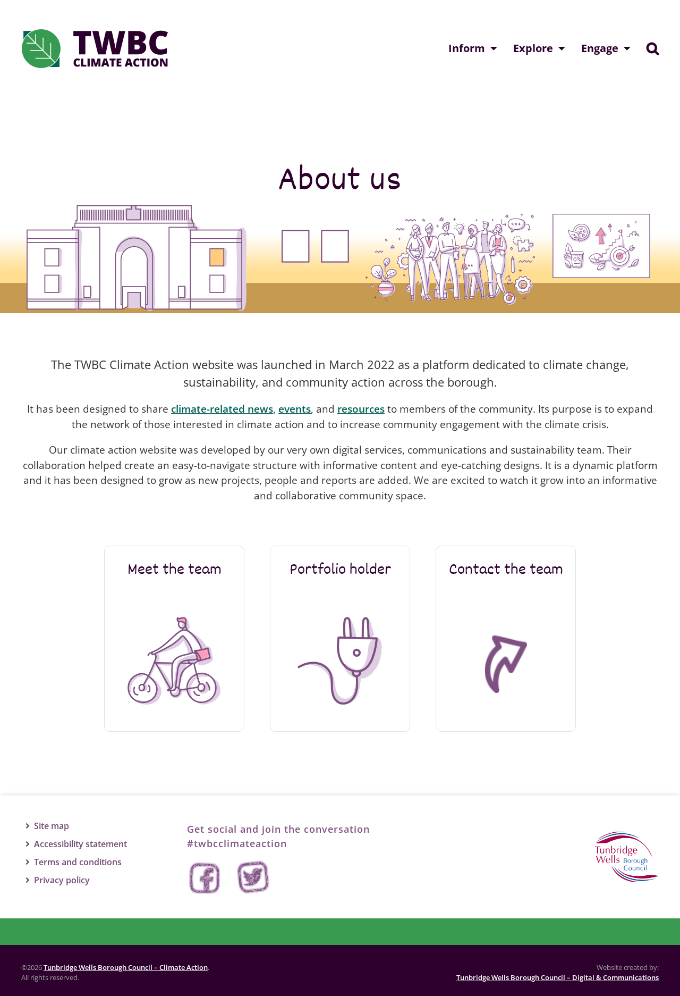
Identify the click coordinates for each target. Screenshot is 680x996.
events (294, 409)
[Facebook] (205, 878)
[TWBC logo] (627, 836)
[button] (653, 48)
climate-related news (222, 409)
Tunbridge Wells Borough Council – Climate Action (126, 967)
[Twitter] (253, 878)
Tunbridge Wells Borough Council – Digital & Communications (557, 977)
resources (361, 409)
